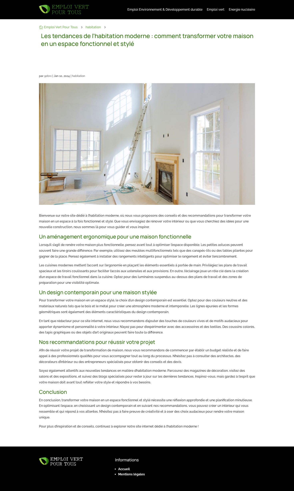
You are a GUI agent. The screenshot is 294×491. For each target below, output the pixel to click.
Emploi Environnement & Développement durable (164, 9)
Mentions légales (131, 474)
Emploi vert (215, 9)
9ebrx (48, 76)
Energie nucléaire (242, 9)
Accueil (124, 469)
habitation (93, 27)
